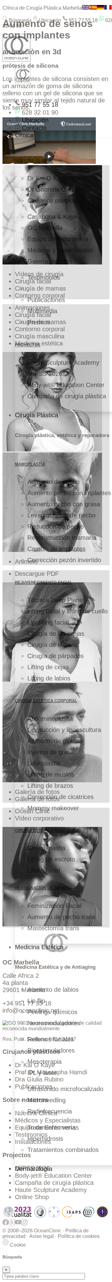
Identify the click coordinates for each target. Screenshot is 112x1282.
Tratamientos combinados (63, 1149)
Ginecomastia (46, 848)
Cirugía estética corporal (46, 700)
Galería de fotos (49, 261)
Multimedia (42, 311)
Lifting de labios (48, 678)
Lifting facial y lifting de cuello (67, 611)
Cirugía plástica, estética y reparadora (62, 435)
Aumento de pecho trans (61, 917)
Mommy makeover (53, 808)
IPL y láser (42, 1072)
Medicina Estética (39, 947)
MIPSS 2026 (44, 373)
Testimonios (43, 277)
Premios (38, 322)
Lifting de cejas (48, 667)
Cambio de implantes (56, 548)
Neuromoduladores (53, 1023)
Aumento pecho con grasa (63, 504)
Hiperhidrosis (45, 1138)
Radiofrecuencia (49, 1111)
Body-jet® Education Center (66, 384)
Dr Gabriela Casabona (58, 189)
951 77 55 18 (83, 20)
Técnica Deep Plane (55, 600)
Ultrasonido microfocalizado (65, 1089)
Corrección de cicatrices (60, 796)
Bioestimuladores (51, 1050)
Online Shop (32, 1197)
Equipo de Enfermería (57, 239)
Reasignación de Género (43, 888)
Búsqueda (19, 20)
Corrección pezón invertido (64, 560)
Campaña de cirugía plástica (66, 396)
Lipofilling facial (48, 622)
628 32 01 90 (39, 112)
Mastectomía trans (53, 928)
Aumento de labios (53, 989)
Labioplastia (43, 763)
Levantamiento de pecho (61, 515)
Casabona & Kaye (52, 216)
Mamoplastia (30, 464)
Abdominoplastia (50, 718)
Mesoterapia (44, 1061)
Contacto (33, 127)
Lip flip (36, 1000)
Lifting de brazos (50, 785)
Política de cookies (79, 1236)
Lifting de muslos (50, 774)
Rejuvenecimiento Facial (43, 582)
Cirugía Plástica (36, 415)
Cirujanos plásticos (53, 200)
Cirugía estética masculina (46, 830)
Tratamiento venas (53, 1127)
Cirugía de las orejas (55, 633)
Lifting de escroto (51, 859)
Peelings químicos (52, 1012)
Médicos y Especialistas (60, 250)
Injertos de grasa (50, 752)
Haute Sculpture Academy (63, 362)
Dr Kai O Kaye (47, 178)
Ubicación (49, 20)
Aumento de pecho (53, 481)
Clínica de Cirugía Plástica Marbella (42, 8)
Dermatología (33, 1168)
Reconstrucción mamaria (61, 537)
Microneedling (46, 1100)
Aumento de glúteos (55, 741)
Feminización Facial (54, 905)
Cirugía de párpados (55, 655)
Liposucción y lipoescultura (64, 729)
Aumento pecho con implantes (69, 493)
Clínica (24, 135)
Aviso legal (41, 1236)
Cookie (17, 1245)
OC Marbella (44, 227)
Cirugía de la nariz (52, 644)
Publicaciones (46, 299)
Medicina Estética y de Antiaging (55, 967)
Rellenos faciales (50, 1039)
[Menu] (4, 94)
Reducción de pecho (55, 526)
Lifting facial (43, 870)
